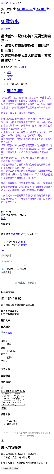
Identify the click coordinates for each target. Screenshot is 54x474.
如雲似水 (10, 21)
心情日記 (23, 67)
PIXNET (13, 433)
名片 (9, 79)
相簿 (9, 72)
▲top (3, 250)
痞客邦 (16, 234)
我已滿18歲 (6, 468)
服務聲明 (30, 436)
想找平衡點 (15, 91)
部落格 (10, 76)
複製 (4, 408)
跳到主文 (5, 29)
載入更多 (5, 256)
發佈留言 (5, 272)
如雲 (3, 218)
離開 (16, 468)
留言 (22, 234)
